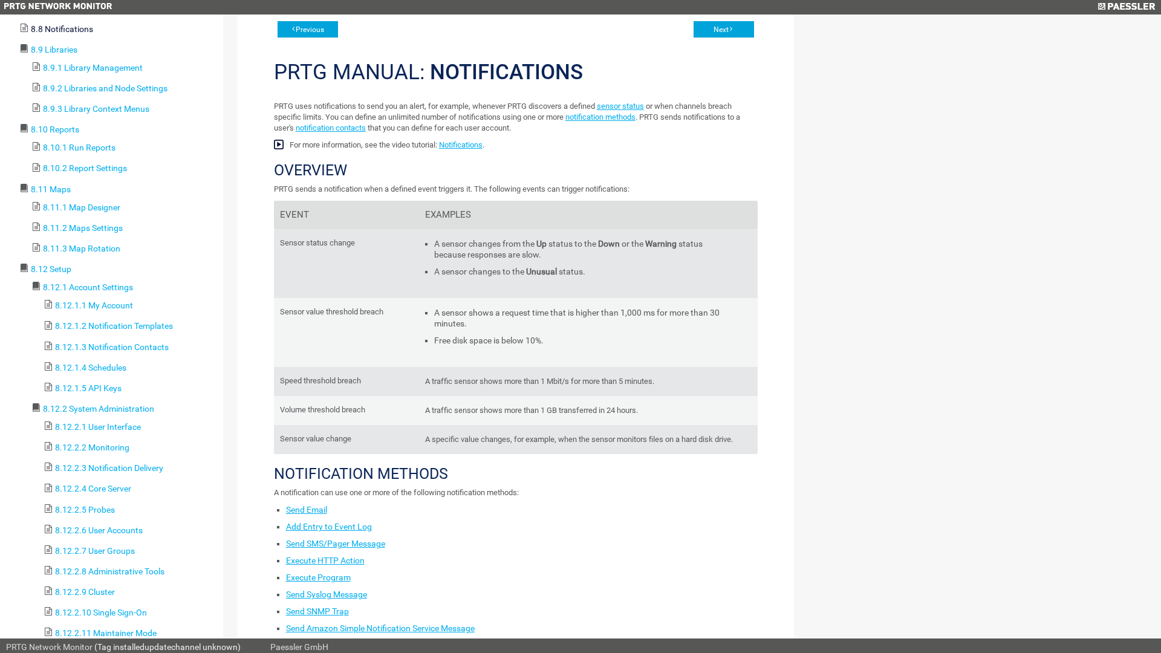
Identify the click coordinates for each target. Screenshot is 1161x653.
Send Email (306, 510)
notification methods (600, 117)
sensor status (620, 106)
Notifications (461, 144)
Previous (310, 29)
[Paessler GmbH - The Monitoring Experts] (1126, 7)
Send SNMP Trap (317, 611)
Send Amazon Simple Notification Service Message (380, 628)
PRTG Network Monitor (49, 647)
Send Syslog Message (326, 594)
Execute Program (318, 577)
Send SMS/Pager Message (335, 543)
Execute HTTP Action (325, 560)
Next (721, 29)
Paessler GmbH (299, 647)
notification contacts (331, 127)
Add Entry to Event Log (329, 526)
